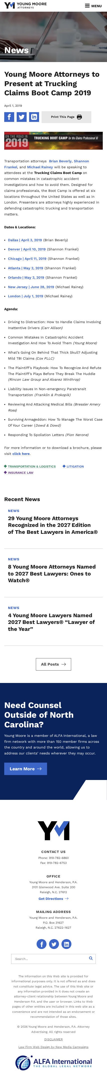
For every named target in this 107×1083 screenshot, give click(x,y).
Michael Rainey (40, 167)
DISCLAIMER (53, 1039)
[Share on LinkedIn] (34, 117)
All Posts (50, 664)
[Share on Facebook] (9, 117)
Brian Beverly (60, 161)
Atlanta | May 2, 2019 (25, 268)
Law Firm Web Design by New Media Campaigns (53, 1047)
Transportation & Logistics (32, 466)
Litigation (75, 466)
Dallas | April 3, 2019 (25, 240)
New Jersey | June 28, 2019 (31, 287)
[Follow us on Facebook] (42, 944)
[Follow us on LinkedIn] (66, 944)
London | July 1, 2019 (25, 296)
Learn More (22, 768)
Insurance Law (20, 472)
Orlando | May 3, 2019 (26, 277)
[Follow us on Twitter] (54, 944)
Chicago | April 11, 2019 (27, 259)
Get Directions (51, 898)
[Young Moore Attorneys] (25, 5)
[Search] (91, 959)
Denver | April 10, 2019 (27, 249)
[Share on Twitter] (22, 117)
